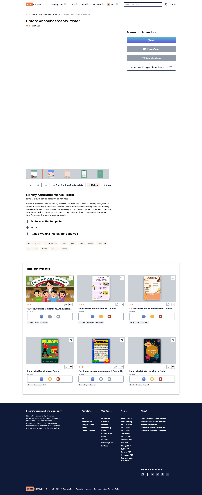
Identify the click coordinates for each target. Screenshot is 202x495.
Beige (132, 322)
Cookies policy (100, 489)
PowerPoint (87, 421)
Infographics (107, 443)
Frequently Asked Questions (153, 421)
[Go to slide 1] (34, 174)
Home (28, 14)
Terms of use (69, 489)
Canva (84, 428)
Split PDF (125, 449)
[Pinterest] (162, 474)
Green (90, 243)
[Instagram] (142, 474)
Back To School (51, 243)
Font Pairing (126, 421)
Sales (103, 431)
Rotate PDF (126, 452)
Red (44, 385)
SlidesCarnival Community (153, 428)
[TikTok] (167, 474)
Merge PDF (126, 446)
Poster (44, 249)
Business (105, 421)
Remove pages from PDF (127, 459)
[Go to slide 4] (84, 174)
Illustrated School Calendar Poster (97, 308)
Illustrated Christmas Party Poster (147, 371)
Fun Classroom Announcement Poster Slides (102, 371)
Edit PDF (124, 443)
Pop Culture (106, 434)
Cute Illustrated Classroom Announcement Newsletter (56, 308)
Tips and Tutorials (149, 424)
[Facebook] (147, 474)
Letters (104, 446)
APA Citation (126, 424)
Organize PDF (127, 455)
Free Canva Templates (52, 14)
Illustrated (102, 243)
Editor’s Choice (88, 431)
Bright (86, 385)
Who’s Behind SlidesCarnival (153, 418)
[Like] (29, 185)
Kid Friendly (32, 249)
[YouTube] (152, 474)
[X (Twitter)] (157, 474)
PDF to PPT (125, 431)
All (83, 418)
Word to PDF (126, 440)
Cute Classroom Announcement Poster (150, 308)
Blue (80, 385)
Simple (64, 249)
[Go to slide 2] (51, 174)
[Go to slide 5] (100, 174)
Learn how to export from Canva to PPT (151, 67)
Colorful (31, 323)
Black (132, 385)
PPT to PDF (125, 428)
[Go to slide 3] (67, 174)
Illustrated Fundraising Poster (43, 371)
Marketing (106, 428)
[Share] (38, 185)
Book (73, 243)
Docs (103, 437)
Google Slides (88, 424)
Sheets (104, 440)
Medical (104, 424)
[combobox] (143, 4)
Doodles (82, 322)
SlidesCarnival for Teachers (153, 431)
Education (105, 418)
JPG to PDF (126, 434)
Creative (139, 385)
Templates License (84, 489)
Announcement (34, 243)
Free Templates (37, 14)
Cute (81, 243)
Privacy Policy (114, 489)
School (54, 249)
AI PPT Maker (126, 418)
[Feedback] (46, 185)
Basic (64, 243)
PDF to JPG (126, 437)
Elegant (146, 385)
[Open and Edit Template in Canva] (151, 40)
